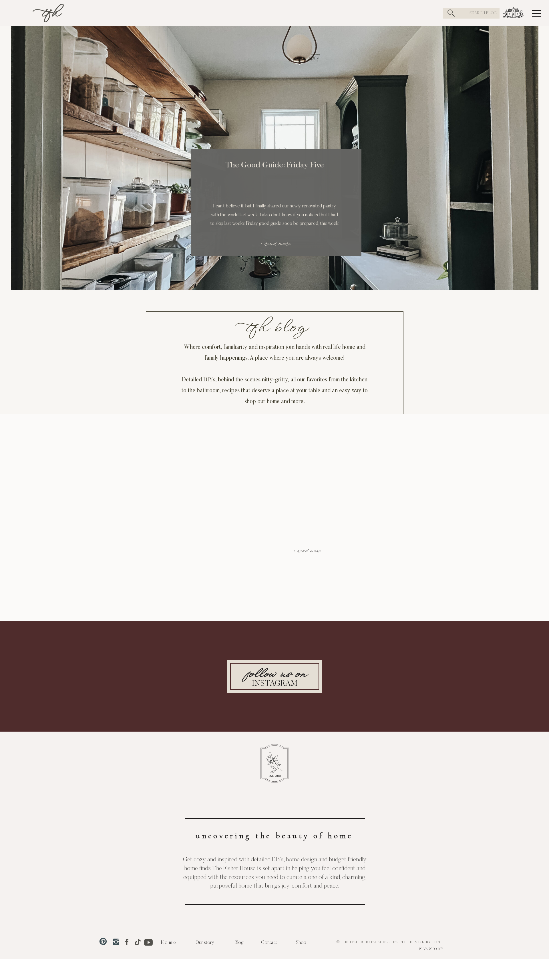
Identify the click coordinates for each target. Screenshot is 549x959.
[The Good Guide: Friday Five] (274, 145)
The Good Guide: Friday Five (275, 165)
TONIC (438, 942)
